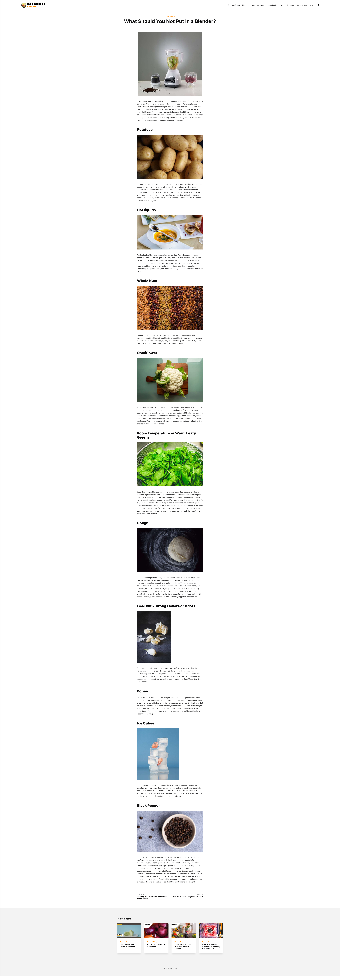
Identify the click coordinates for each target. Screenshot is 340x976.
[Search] (319, 5)
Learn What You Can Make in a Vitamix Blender (183, 946)
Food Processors (257, 5)
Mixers (282, 5)
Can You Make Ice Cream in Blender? (127, 945)
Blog (311, 5)
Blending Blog (302, 5)
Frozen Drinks (272, 5)
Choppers (290, 5)
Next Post (188, 896)
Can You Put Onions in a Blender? (156, 945)
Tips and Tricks (234, 5)
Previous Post (152, 897)
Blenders (245, 5)
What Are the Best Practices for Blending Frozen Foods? (211, 946)
